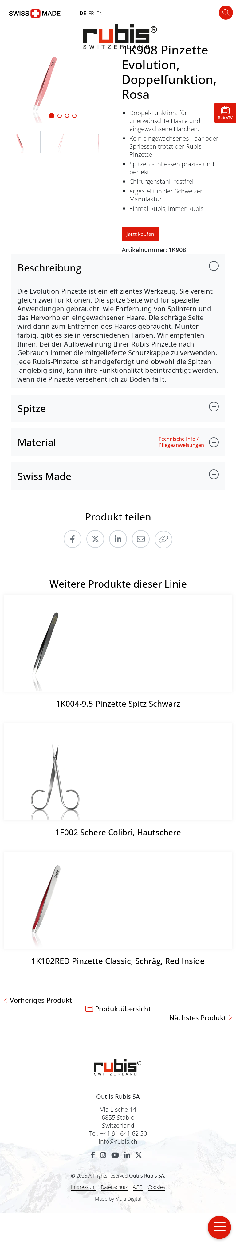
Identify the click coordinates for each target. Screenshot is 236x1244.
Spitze (32, 408)
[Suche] (225, 12)
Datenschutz (114, 1187)
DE (83, 13)
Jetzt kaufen (140, 234)
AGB (138, 1187)
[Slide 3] (74, 116)
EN (99, 13)
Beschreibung (49, 267)
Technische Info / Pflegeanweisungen (181, 442)
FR (91, 13)
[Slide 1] (51, 115)
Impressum (83, 1187)
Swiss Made (44, 476)
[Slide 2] (67, 116)
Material (37, 442)
